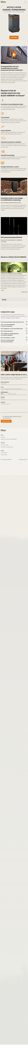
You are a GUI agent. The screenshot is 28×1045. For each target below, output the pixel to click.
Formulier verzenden (6, 421)
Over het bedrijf (4, 452)
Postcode (2, 397)
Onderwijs (3, 442)
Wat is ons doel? (4, 454)
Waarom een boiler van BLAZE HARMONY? (9, 439)
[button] (25, 2)
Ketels (2, 435)
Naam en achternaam (5, 382)
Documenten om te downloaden (7, 446)
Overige (2, 450)
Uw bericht (3, 402)
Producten (3, 437)
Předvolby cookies (23, 459)
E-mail (2, 387)
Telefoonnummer (4, 392)
